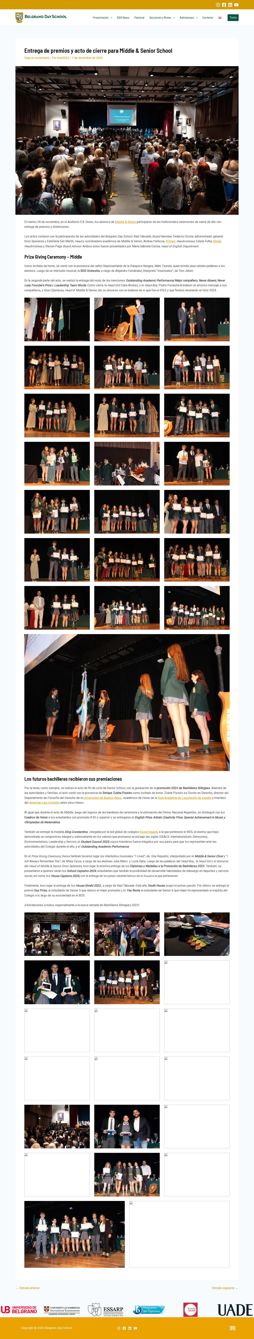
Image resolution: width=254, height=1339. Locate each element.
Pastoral (139, 17)
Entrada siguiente (225, 1288)
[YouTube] (236, 5)
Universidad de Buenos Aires (102, 798)
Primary (171, 241)
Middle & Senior (125, 222)
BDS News (123, 17)
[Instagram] (218, 5)
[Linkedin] (230, 5)
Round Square (149, 832)
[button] (110, 17)
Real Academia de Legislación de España (184, 798)
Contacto (207, 17)
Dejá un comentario (36, 58)
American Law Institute (44, 802)
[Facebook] (224, 5)
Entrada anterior (28, 1288)
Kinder (217, 241)
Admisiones (187, 17)
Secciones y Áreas (160, 17)
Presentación (101, 17)
